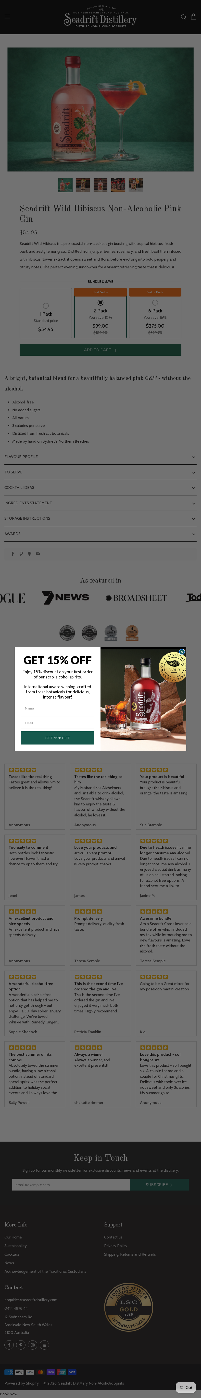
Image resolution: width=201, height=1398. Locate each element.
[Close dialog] (181, 651)
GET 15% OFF (57, 737)
